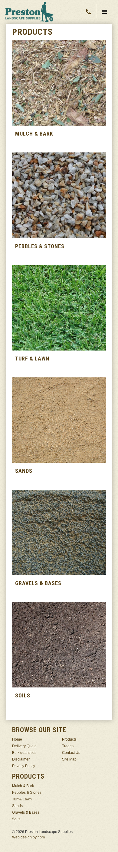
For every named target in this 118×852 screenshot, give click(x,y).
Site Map (69, 759)
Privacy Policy (23, 766)
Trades (68, 746)
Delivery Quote (24, 746)
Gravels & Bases (25, 812)
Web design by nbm (28, 837)
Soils (16, 819)
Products (69, 739)
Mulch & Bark (23, 786)
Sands (17, 806)
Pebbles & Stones (26, 792)
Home (17, 739)
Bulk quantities (24, 753)
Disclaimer (21, 759)
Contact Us (71, 753)
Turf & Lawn (22, 799)
